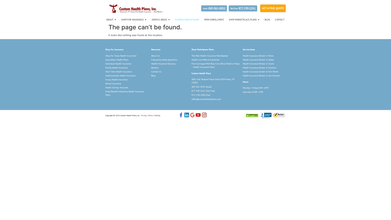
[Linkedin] (186, 115)
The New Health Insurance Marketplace (210, 55)
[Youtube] (198, 115)
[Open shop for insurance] (145, 19)
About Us (155, 55)
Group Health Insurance (116, 79)
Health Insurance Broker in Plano (258, 55)
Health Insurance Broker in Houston (259, 67)
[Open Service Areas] (169, 19)
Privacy (144, 115)
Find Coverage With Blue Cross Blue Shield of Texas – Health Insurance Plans (216, 65)
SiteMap (157, 115)
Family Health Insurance (116, 67)
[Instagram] (204, 115)
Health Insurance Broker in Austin (258, 63)
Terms (150, 115)
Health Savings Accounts (116, 87)
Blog (153, 75)
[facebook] (181, 115)
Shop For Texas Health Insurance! (120, 55)
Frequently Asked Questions (164, 59)
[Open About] (115, 19)
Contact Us (156, 71)
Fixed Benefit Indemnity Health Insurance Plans (124, 93)
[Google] (192, 115)
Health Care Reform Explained (205, 59)
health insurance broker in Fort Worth (260, 71)
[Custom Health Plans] (136, 8)
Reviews (155, 67)
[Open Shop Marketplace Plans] (259, 19)
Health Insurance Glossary (163, 63)
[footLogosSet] (265, 115)
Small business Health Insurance (120, 75)
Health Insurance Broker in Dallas (258, 59)
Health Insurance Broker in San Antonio (261, 75)
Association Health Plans (116, 59)
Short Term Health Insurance (118, 71)
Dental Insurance (113, 83)
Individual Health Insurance (118, 63)
